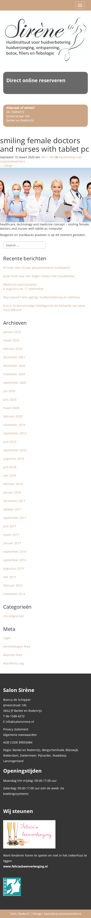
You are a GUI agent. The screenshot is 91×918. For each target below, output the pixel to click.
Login (7, 638)
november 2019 (14, 425)
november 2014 (14, 594)
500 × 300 (47, 157)
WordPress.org (13, 663)
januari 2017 (12, 543)
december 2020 (14, 366)
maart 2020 (11, 408)
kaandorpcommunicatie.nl (62, 914)
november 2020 (14, 374)
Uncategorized (13, 616)
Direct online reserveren (35, 80)
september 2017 (14, 518)
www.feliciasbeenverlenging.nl (25, 866)
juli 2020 (9, 391)
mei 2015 (9, 577)
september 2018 (14, 450)
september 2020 (14, 383)
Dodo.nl (23, 914)
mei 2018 (9, 475)
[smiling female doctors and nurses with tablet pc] (45, 195)
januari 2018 (12, 492)
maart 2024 (11, 340)
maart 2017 (11, 535)
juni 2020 (9, 399)
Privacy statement (15, 729)
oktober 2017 (12, 509)
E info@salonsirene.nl (18, 722)
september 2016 (14, 552)
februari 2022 (12, 349)
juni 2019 (9, 442)
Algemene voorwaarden (20, 735)
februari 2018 (12, 484)
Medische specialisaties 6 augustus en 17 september (23, 286)
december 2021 (14, 357)
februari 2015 (12, 585)
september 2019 (14, 433)
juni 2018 (9, 467)
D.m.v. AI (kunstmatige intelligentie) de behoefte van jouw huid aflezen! (44, 308)
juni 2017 (9, 526)
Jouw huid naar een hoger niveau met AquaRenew (38, 276)
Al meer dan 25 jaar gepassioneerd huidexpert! (36, 268)
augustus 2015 (13, 568)
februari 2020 (12, 416)
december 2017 (14, 501)
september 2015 (14, 560)
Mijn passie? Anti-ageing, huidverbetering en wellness (41, 297)
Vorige (6, 166)
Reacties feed (12, 655)
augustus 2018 (13, 459)
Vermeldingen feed (16, 646)
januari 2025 (12, 332)
